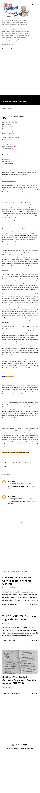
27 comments (13, 640)
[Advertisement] (20, 71)
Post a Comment (14, 693)
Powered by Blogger (21, 745)
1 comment (12, 605)
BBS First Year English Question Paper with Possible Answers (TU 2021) (19, 680)
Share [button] (4, 466)
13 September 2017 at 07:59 (21, 499)
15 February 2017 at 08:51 (20, 484)
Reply (10, 492)
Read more (34, 605)
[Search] (32, 3)
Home (4, 49)
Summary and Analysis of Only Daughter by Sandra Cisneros (17, 580)
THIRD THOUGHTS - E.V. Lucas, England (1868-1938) (19, 618)
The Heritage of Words (20, 463)
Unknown (12, 481)
